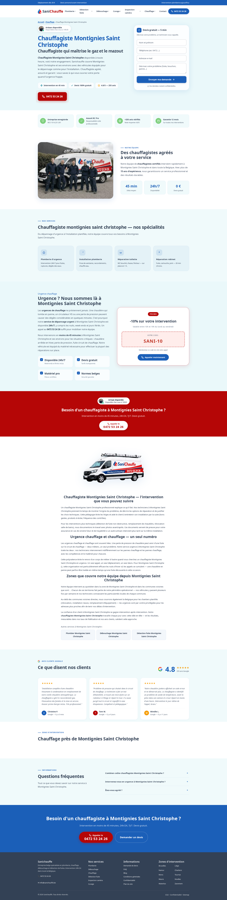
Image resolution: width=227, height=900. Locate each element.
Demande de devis (130, 865)
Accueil (41, 22)
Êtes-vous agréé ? (146, 790)
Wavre (161, 879)
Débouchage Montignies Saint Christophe (113, 635)
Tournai (178, 874)
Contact (162, 11)
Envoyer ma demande (160, 79)
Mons (161, 874)
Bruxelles (162, 866)
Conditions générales (131, 876)
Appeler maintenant (155, 357)
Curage (117, 11)
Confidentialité (129, 880)
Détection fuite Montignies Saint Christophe (149, 635)
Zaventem (179, 883)
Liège (177, 866)
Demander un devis (131, 837)
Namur (161, 870)
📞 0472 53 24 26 (44, 876)
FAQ (125, 869)
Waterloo (162, 883)
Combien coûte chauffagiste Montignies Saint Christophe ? (146, 773)
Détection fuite (86, 11)
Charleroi (178, 870)
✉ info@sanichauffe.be (47, 882)
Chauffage (150, 11)
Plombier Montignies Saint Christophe (78, 635)
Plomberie (70, 11)
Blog (125, 873)
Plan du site (128, 884)
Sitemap (186, 895)
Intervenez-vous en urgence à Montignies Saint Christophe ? (146, 781)
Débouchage (102, 11)
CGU (167, 895)
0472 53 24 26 (180, 11)
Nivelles (178, 879)
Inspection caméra (132, 11)
